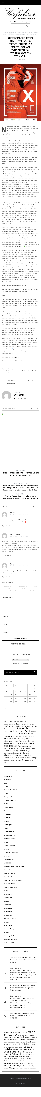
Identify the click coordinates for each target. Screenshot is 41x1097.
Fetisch (6, 811)
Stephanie (22, 60)
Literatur (7, 856)
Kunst (28, 739)
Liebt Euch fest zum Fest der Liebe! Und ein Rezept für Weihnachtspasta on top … (23, 960)
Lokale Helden (33, 32)
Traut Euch (22, 755)
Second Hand (8, 908)
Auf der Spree (18, 721)
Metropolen (25, 743)
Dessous (6, 729)
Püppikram (26, 303)
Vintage (34, 758)
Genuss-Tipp (26, 733)
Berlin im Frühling (28, 724)
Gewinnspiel (12, 32)
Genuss (6, 821)
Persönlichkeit (12, 748)
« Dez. (6, 709)
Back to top (19, 1083)
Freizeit (5, 32)
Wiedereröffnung (16, 760)
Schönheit (7, 904)
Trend (30, 755)
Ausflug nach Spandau (9, 724)
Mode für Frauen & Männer (13, 880)
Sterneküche (8, 911)
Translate (25, 663)
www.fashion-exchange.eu (10, 357)
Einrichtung (13, 729)
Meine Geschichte (12, 743)
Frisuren (15, 734)
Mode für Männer (9, 884)
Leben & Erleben (23, 32)
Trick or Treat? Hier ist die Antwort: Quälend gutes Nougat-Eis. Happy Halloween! (20, 496)
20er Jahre (9, 722)
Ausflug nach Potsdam (28, 721)
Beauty (18, 724)
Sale (22, 748)
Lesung (6, 849)
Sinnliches (8, 753)
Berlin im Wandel (12, 726)
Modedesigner (25, 746)
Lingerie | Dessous (11, 852)
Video (27, 758)
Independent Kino (10, 835)
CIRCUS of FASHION (10, 790)
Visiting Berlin (9, 936)
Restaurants (8, 894)
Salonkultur (8, 897)
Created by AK (27, 1078)
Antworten (7, 526)
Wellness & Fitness (11, 943)
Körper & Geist (9, 838)
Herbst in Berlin (31, 371)
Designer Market (9, 797)
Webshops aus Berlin (11, 939)
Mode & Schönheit (8, 34)
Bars (5, 783)
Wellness (6, 760)
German (17, 659)
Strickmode (8, 915)
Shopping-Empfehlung (19, 751)
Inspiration (11, 738)
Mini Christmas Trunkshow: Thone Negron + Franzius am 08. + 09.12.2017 (22, 1016)
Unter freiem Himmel (14, 758)
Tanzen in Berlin (10, 918)
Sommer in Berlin (21, 753)
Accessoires (8, 776)
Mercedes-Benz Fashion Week (14, 866)
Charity (34, 726)
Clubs (6, 793)
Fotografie (10, 734)
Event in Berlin (7, 371)
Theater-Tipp (11, 755)
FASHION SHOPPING (10, 800)
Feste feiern (8, 807)
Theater (6, 922)
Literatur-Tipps (11, 741)
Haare (6, 828)
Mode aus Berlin (7, 373)
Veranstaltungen (20, 34)
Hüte (32, 736)
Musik (6, 891)
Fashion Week (22, 731)
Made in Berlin (27, 741)
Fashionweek (8, 804)
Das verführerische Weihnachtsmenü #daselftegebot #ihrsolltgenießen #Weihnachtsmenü (22, 988)
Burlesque (26, 726)
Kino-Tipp (21, 739)
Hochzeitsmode (9, 831)
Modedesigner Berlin (11, 887)
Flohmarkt (7, 814)
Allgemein (7, 779)
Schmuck (27, 748)
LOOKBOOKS (7, 863)
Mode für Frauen (9, 877)
